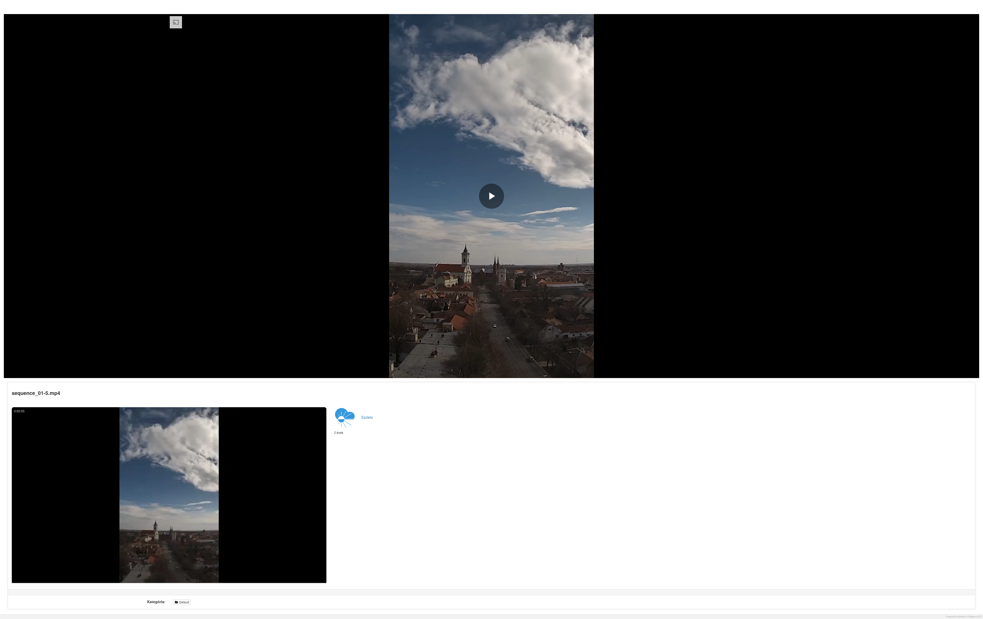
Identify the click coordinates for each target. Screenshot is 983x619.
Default (183, 602)
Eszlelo (367, 417)
